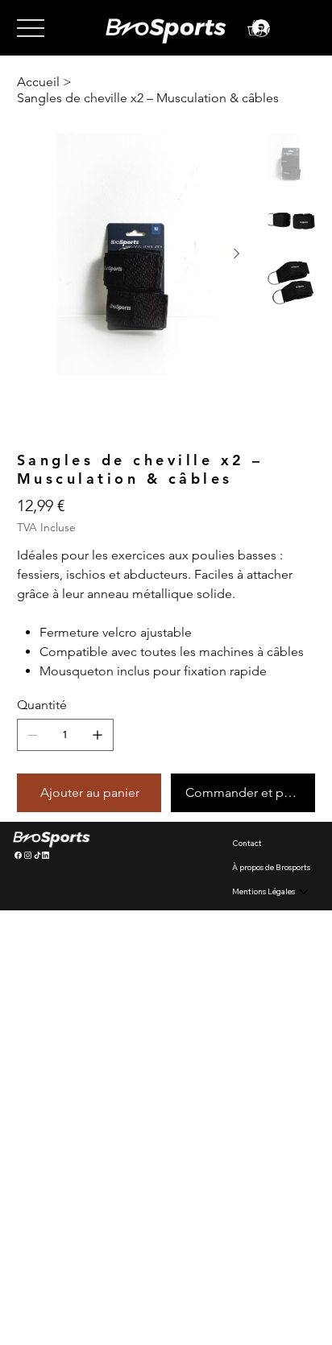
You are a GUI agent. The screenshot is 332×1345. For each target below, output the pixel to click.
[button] (264, 27)
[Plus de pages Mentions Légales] (304, 892)
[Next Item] (237, 254)
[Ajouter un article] (97, 735)
